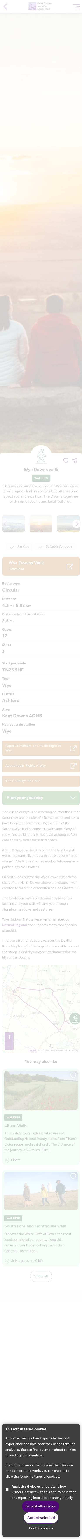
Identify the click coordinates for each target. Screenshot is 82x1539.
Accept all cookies (40, 1506)
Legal (19, 1455)
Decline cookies (41, 1528)
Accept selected (41, 1517)
